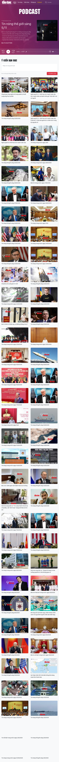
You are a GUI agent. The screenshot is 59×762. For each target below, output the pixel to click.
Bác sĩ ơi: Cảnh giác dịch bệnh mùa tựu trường (14, 485)
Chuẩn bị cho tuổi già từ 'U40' (9, 284)
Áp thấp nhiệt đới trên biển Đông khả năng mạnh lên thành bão (42, 676)
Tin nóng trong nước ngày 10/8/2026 (11, 550)
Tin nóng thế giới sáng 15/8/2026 (40, 445)
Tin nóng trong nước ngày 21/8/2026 (11, 344)
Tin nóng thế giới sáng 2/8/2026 (40, 737)
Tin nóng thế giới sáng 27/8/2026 (10, 203)
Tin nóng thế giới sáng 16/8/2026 (40, 425)
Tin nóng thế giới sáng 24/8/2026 (10, 263)
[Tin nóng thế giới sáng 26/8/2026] (14, 214)
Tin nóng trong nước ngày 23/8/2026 (41, 263)
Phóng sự (33, 2)
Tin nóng (20, 2)
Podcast (39, 2)
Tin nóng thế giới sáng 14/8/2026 (40, 465)
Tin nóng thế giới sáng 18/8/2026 (40, 384)
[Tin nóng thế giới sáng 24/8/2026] (14, 254)
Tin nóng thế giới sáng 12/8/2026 (40, 506)
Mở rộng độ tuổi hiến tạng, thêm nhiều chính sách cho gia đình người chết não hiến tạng (43, 613)
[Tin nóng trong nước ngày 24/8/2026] (44, 234)
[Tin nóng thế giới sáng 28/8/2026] (14, 173)
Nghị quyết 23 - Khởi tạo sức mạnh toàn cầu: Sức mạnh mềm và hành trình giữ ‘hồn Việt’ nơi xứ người (44, 96)
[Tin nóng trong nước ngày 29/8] (44, 133)
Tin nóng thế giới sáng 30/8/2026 (10, 118)
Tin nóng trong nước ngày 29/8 (39, 142)
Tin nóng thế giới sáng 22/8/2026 (40, 304)
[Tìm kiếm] (46, 2)
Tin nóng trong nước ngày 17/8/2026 (11, 405)
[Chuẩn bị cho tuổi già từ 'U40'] (14, 274)
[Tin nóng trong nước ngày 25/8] (44, 214)
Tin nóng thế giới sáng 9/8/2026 (10, 592)
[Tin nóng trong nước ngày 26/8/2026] (44, 193)
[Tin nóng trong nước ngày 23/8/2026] (44, 254)
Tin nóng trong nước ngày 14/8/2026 (11, 465)
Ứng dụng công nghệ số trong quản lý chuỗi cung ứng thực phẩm (13, 95)
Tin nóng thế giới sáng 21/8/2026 (40, 324)
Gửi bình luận (52, 73)
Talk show (26, 2)
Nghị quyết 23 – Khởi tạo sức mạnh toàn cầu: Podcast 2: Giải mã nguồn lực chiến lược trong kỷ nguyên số (44, 120)
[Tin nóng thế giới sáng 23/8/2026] (44, 274)
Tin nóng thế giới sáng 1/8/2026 (39, 758)
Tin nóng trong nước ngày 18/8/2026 (11, 384)
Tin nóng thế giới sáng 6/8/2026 (10, 655)
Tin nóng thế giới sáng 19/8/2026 (40, 364)
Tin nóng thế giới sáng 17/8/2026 (40, 405)
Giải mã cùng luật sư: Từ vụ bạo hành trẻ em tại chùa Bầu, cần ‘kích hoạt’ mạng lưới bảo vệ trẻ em (14, 508)
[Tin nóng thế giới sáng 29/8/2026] (14, 153)
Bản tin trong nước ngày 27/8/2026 (40, 183)
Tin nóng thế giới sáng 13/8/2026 (40, 485)
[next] (13, 51)
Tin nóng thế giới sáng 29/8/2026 (10, 162)
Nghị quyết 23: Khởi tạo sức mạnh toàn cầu (13, 142)
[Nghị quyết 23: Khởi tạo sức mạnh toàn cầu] (14, 133)
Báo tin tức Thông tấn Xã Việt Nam (14, 4)
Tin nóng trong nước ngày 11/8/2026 (11, 530)
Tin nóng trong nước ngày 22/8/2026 (11, 304)
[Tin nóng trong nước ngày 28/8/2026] (44, 153)
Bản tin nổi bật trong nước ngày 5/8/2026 (42, 655)
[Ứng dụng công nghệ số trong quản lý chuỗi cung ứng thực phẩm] (14, 85)
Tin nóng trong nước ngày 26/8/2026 (41, 203)
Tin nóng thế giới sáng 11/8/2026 (40, 530)
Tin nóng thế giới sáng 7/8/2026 (10, 635)
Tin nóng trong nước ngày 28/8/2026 (41, 162)
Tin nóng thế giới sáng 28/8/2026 (10, 183)
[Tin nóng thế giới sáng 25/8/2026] (14, 234)
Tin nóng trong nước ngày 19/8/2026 (11, 364)
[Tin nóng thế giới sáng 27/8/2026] (14, 193)
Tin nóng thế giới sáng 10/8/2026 (40, 550)
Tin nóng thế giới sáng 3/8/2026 (40, 717)
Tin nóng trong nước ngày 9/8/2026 (11, 570)
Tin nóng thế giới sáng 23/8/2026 (40, 284)
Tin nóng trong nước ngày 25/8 (39, 223)
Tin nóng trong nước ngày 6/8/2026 (41, 635)
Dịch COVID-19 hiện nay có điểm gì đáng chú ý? (14, 324)
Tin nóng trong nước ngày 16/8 (10, 425)
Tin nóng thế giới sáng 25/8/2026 (10, 243)
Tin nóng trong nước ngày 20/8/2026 (41, 344)
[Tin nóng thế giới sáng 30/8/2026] (14, 109)
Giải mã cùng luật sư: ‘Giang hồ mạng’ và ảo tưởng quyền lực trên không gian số (43, 571)
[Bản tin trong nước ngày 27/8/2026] (44, 173)
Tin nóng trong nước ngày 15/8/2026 (11, 445)
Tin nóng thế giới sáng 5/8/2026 (10, 675)
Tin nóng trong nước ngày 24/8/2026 (41, 243)
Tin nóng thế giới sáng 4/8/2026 (40, 697)
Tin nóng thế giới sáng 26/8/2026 (10, 223)
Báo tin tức (6, 2)
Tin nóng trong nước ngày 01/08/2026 (12, 758)
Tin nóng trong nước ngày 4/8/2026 (11, 697)
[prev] (3, 51)
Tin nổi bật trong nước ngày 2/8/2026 (12, 737)
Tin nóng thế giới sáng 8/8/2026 (10, 612)
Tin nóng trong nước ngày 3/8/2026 (11, 717)
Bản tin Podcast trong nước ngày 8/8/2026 (43, 592)
